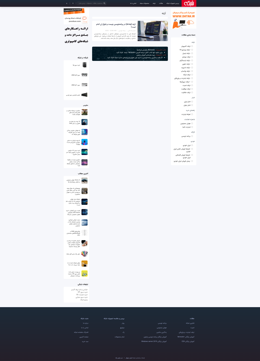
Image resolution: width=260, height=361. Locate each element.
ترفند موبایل (186, 57)
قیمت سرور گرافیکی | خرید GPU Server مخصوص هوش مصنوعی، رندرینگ (73, 212)
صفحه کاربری (84, 337)
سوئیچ (122, 327)
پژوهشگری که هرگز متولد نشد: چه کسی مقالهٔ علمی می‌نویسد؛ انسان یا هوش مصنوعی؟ (73, 191)
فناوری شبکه (190, 323)
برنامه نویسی (185, 136)
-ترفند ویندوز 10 (184, 50)
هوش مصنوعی (185, 123)
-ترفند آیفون (186, 64)
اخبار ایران (187, 101)
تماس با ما (133, 3)
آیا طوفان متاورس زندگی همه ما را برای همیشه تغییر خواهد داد (73, 132)
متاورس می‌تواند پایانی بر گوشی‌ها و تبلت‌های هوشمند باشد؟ (73, 112)
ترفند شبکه (186, 74)
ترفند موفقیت (185, 89)
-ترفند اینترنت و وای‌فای (182, 78)
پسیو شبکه (84, 299)
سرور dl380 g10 (76, 75)
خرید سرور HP (83, 292)
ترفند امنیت (186, 85)
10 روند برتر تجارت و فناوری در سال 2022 (74, 122)
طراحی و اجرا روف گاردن (79, 289)
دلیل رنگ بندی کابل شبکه (73, 254)
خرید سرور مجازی (82, 297)
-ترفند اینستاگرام (185, 60)
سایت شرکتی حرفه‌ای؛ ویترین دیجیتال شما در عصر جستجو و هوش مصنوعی (74, 223)
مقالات (161, 3)
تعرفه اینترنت (185, 114)
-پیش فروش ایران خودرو (182, 161)
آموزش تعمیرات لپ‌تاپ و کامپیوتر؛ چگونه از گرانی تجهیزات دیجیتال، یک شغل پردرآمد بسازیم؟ (73, 243)
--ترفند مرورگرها (185, 82)
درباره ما (85, 323)
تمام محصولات (119, 337)
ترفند (154, 3)
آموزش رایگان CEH (188, 341)
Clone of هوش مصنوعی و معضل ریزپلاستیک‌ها (73, 181)
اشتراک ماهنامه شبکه (81, 332)
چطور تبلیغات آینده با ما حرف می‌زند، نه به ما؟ (73, 264)
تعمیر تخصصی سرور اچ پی (73, 95)
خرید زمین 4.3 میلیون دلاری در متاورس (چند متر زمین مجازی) (73, 152)
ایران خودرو (186, 145)
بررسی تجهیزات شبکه (172, 3)
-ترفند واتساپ (185, 71)
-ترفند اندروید (185, 67)
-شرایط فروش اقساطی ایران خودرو (183, 156)
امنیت (192, 327)
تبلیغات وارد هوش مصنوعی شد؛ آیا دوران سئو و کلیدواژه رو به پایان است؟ (73, 202)
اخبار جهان (187, 105)
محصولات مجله (144, 3)
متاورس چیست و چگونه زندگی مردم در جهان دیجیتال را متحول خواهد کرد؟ (73, 163)
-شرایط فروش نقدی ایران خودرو (182, 150)
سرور (119, 358)
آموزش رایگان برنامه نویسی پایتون (155, 337)
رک (123, 332)
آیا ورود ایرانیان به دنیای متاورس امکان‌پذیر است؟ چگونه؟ (73, 142)
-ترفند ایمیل (186, 53)
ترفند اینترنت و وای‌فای (186, 332)
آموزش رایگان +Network (186, 337)
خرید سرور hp (76, 65)
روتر (123, 323)
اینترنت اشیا (186, 127)
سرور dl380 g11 (76, 85)
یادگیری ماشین (162, 332)
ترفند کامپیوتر (185, 46)
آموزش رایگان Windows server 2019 (154, 341)
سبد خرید (85, 341)
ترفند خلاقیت (185, 92)
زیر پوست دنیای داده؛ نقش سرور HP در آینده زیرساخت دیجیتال (74, 274)
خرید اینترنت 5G (82, 294)
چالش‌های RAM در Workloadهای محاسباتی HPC (73, 233)
